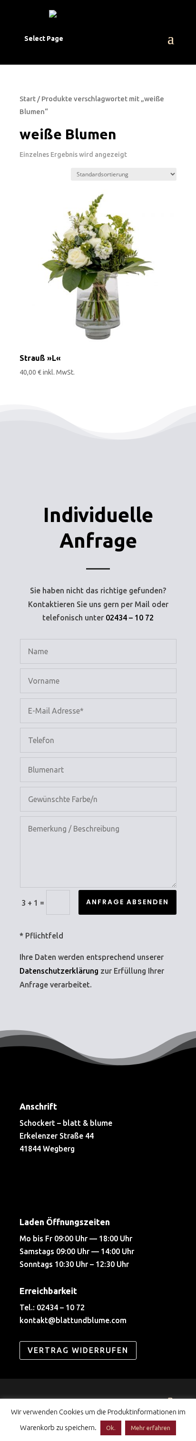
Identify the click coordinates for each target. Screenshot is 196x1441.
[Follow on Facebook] (34, 1184)
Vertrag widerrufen (78, 1350)
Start (28, 99)
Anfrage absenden (127, 902)
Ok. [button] (111, 1427)
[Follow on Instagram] (66, 1184)
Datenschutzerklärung (59, 971)
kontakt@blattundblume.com (73, 1320)
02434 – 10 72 (130, 617)
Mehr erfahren (150, 1427)
